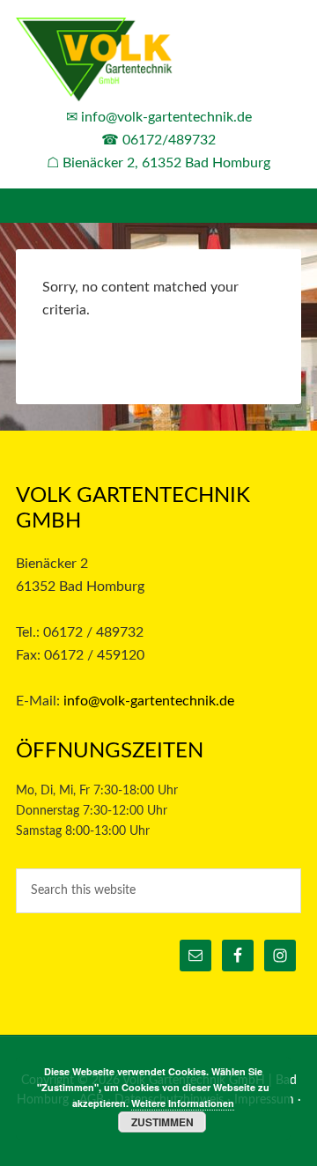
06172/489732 (169, 140)
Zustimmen (162, 1122)
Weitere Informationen (182, 1103)
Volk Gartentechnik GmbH (158, 62)
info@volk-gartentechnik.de (166, 117)
